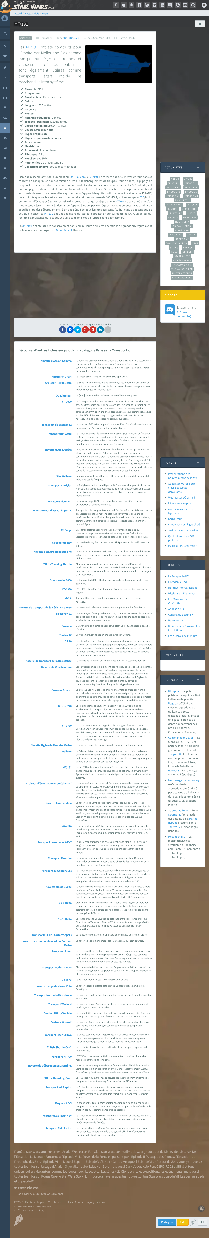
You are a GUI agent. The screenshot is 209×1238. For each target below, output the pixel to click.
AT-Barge (66, 530)
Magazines (190, 217)
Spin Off (188, 251)
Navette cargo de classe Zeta (54, 986)
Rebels (191, 234)
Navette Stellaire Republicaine (53, 551)
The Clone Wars (182, 264)
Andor (175, 178)
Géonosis (173, 770)
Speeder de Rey (62, 542)
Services (188, 247)
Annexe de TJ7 (177, 609)
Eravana (66, 626)
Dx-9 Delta (65, 903)
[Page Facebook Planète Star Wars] (139, 5)
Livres (191, 213)
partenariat (25, 1187)
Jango (172, 754)
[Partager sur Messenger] (70, 329)
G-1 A (68, 598)
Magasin (173, 217)
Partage (166, 1222)
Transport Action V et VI (57, 967)
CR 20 (68, 641)
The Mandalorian (182, 269)
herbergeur (175, 519)
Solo (174, 251)
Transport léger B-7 (60, 501)
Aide (182, 1222)
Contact (79, 1202)
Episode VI (172, 196)
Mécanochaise (176, 836)
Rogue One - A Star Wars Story (62, 1176)
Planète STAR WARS (32, 5)
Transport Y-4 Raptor (59, 1087)
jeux (81, 1171)
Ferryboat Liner (62, 951)
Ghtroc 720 (65, 706)
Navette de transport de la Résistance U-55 (45, 607)
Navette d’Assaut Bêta (58, 450)
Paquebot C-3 (63, 1103)
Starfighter (182, 256)
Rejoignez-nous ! (97, 1202)
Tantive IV (65, 635)
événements (173, 1171)
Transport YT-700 (61, 1056)
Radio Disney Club (28, 1194)
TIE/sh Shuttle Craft (59, 1047)
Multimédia (182, 221)
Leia (92, 1166)
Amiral (68, 230)
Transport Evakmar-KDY (56, 1116)
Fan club (192, 204)
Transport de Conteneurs (56, 871)
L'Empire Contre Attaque (117, 1161)
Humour (172, 208)
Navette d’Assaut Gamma (56, 361)
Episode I (173, 183)
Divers (188, 178)
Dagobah (173, 703)
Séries (174, 247)
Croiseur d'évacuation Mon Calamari (49, 783)
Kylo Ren (148, 1166)
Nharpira (173, 691)
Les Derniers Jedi (192, 1176)
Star (72, 177)
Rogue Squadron (176, 243)
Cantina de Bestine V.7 (181, 614)
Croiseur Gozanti (61, 1022)
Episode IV (191, 187)
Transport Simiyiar (60, 485)
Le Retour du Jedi (165, 1161)
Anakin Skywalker (66, 1166)
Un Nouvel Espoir (70, 1161)
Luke (84, 1166)
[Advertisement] (85, 285)
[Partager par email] (107, 329)
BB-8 (180, 1166)
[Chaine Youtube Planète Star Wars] (162, 5)
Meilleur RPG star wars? (182, 546)
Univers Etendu (182, 273)
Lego (88, 1171)
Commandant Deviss (180, 737)
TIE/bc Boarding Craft (58, 1078)
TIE (142, 197)
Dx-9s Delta (65, 919)
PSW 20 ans (175, 234)
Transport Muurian (60, 858)
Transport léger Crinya (57, 1035)
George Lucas (146, 1151)
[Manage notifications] (201, 1208)
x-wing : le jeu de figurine (183, 530)
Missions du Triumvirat (182, 593)
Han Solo (102, 1166)
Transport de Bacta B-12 (57, 424)
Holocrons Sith (177, 620)
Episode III (173, 187)
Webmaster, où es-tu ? (181, 497)
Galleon (80, 177)
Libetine (66, 980)
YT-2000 (67, 401)
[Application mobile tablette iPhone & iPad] (124, 5)
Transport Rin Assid (59, 434)
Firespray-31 (64, 613)
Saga (195, 243)
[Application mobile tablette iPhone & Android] (116, 5)
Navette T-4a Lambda (59, 803)
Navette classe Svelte (59, 887)
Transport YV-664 (61, 377)
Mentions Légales (35, 1202)
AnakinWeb (70, 1151)
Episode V (191, 191)
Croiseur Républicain (58, 383)
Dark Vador (133, 1166)
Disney (168, 1151)
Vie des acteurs (182, 277)
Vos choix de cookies (60, 1202)
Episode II (190, 183)
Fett (178, 754)
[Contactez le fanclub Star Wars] (185, 5)
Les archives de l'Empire (182, 636)
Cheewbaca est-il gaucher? (184, 524)
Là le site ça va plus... (180, 503)
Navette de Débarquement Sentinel (50, 1065)
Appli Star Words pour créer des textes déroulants (181, 488)
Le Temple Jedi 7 (178, 576)
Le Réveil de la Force (93, 1156)
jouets (72, 1171)
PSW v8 (18, 1202)
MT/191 (32, 46)
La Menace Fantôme (44, 1156)
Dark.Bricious (71, 38)
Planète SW (182, 230)
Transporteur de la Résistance (53, 995)
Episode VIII (182, 200)
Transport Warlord (60, 1004)
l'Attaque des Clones (159, 1156)
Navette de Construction (56, 667)
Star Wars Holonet (52, 1194)
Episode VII (191, 196)
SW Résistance (182, 260)
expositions (151, 1171)
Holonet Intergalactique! (183, 587)
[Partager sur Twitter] (77, 329)
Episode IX (173, 191)
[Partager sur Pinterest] (85, 329)
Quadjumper (64, 395)
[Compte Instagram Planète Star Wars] (147, 5)
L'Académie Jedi (177, 582)
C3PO (160, 1166)
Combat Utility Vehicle (58, 1013)
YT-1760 (67, 725)
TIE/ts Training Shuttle (57, 564)
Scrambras (174, 814)
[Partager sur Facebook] (62, 329)
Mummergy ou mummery (183, 780)
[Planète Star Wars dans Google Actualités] (178, 5)
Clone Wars (129, 1171)
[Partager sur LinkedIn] (100, 329)
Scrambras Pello (178, 810)
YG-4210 (67, 826)
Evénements (174, 204)
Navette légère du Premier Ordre (51, 745)
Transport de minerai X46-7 (55, 842)
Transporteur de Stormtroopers (52, 935)
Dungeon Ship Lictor (59, 1128)
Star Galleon (64, 476)
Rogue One (182, 239)
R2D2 (169, 1166)
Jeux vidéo (175, 213)
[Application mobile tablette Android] (132, 5)
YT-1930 (67, 589)
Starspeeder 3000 (61, 580)
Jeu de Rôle (189, 208)
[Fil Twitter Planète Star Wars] (155, 5)
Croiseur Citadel (61, 690)
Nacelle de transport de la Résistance (49, 661)
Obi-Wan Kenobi (182, 226)
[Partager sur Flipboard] (92, 329)
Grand (59, 230)
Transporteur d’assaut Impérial (52, 510)
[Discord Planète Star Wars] (170, 5)
